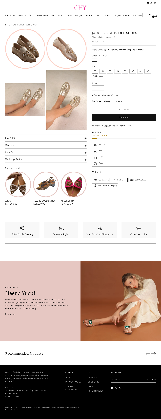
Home (7, 25)
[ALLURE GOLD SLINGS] (46, 184)
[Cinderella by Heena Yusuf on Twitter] (151, 3)
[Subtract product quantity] (101, 88)
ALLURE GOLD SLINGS (44, 201)
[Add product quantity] (94, 88)
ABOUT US (70, 377)
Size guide (99, 76)
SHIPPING (92, 377)
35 (95, 71)
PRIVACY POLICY (73, 381)
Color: (100, 56)
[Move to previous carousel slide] (148, 354)
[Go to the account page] (149, 15)
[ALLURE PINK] (74, 184)
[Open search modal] (6, 15)
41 (140, 71)
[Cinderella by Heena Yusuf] (80, 8)
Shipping (107, 126)
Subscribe (151, 379)
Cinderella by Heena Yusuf (103, 37)
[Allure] (18, 184)
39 (125, 71)
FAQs (90, 386)
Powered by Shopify (12, 410)
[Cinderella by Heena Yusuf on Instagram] (154, 3)
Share (97, 172)
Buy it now (124, 117)
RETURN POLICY (95, 391)
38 (117, 71)
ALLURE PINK (67, 201)
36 (103, 71)
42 (148, 71)
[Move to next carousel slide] (153, 353)
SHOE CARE (93, 381)
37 (110, 71)
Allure (8, 201)
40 (133, 71)
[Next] (144, 15)
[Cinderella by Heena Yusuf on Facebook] (148, 3)
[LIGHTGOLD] (94, 60)
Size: (95, 66)
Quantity (96, 83)
